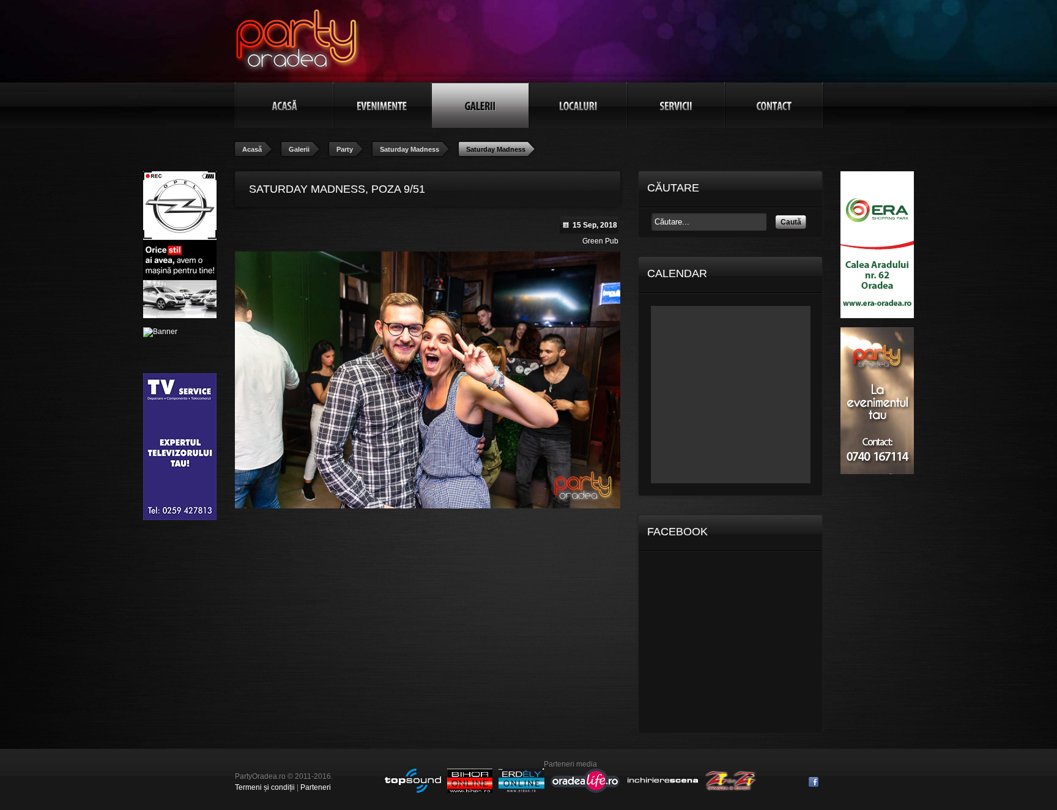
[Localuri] (578, 105)
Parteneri (315, 787)
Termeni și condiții (265, 787)
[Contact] (773, 105)
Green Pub (600, 241)
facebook (813, 782)
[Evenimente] (382, 105)
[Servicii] (676, 105)
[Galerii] (480, 105)
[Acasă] (284, 105)
